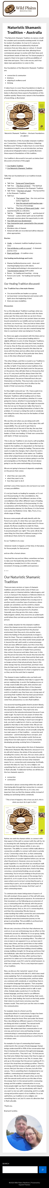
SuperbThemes (24, 1185)
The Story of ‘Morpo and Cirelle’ (27, 208)
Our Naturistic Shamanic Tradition (19, 168)
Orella (9, 243)
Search (5, 1164)
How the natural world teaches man (29, 203)
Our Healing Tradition (15, 166)
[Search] (43, 1169)
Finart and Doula (13, 253)
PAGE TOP (45, 1150)
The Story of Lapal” (24, 191)
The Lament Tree (22, 198)
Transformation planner (16, 271)
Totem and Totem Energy (25, 183)
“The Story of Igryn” (23, 186)
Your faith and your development (19, 221)
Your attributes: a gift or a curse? (19, 248)
